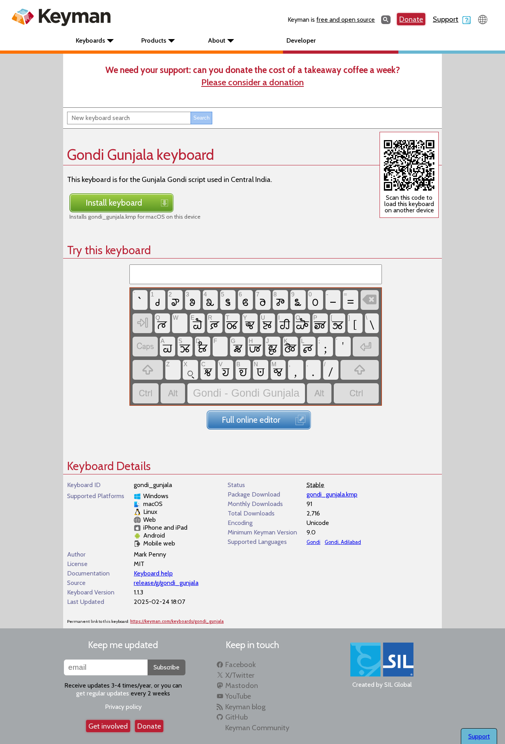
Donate (411, 19)
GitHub (236, 717)
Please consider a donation (252, 82)
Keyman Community (257, 727)
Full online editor (251, 419)
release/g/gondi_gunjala (166, 583)
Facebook (240, 664)
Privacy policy (123, 706)
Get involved (108, 726)
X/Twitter (239, 675)
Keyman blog (245, 706)
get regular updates (102, 693)
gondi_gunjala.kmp (332, 494)
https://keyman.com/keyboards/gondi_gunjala (177, 621)
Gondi (313, 542)
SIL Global (398, 684)
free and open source (345, 19)
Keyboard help (153, 573)
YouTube (238, 696)
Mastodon (241, 685)
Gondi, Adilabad (343, 542)
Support (445, 19)
